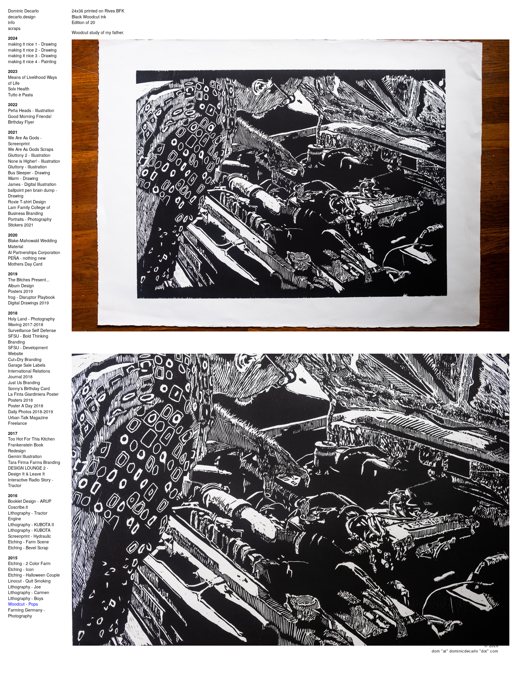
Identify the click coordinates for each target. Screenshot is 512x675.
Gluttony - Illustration (27, 167)
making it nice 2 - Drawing (32, 50)
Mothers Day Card (25, 264)
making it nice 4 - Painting (32, 61)
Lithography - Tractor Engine (27, 516)
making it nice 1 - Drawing (32, 44)
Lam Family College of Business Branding (29, 210)
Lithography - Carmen (28, 592)
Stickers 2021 (20, 225)
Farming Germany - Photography (26, 613)
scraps (14, 28)
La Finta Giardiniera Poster (33, 394)
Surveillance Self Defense (32, 330)
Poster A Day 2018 (25, 405)
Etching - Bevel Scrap (28, 547)
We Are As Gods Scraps (30, 149)
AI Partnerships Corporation (34, 252)
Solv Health (18, 89)
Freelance (17, 423)
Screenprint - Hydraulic (29, 536)
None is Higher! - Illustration (34, 161)
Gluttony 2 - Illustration (29, 155)
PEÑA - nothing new (27, 258)
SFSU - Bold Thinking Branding (28, 339)
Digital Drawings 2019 (28, 303)
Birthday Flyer (21, 122)
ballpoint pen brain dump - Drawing (32, 193)
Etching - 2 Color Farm (29, 563)
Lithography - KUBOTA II (31, 524)
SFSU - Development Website (28, 350)
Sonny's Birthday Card (29, 388)
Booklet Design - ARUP (29, 501)
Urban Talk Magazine (28, 417)
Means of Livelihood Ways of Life (32, 80)
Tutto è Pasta (20, 95)
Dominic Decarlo (23, 11)
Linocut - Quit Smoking (29, 581)
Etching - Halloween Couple (34, 575)
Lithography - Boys (25, 598)
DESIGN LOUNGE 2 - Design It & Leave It (28, 471)
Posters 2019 (20, 291)
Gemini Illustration (25, 456)
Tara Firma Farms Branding (34, 462)
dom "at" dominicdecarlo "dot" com (465, 651)
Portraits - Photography (30, 219)
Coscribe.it (18, 507)
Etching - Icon (21, 569)
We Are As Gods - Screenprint (25, 140)
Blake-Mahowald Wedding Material (32, 243)
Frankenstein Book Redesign (25, 448)
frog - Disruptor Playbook (31, 297)
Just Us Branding (24, 382)
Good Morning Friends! (30, 116)
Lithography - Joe (24, 587)
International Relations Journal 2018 (29, 374)
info (11, 22)
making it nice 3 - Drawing (32, 55)
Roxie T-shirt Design (27, 202)
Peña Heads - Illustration (31, 110)
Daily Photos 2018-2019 (30, 411)
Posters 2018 (20, 400)
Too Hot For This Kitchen (31, 439)
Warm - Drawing (23, 178)
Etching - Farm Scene (28, 542)
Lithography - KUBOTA (29, 530)
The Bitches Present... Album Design (28, 282)
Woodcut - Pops (23, 604)
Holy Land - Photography (31, 319)
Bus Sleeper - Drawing (29, 172)
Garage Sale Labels (26, 365)
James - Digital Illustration (32, 184)
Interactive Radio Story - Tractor (30, 483)
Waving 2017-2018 (25, 324)
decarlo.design (22, 17)
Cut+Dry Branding (24, 359)
